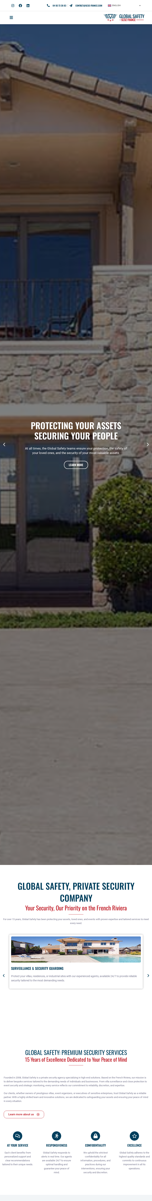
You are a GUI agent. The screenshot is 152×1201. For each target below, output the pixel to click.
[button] (124, 5)
